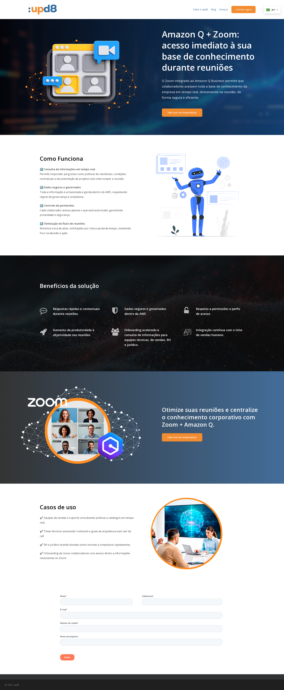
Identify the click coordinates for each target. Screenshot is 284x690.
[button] (182, 113)
